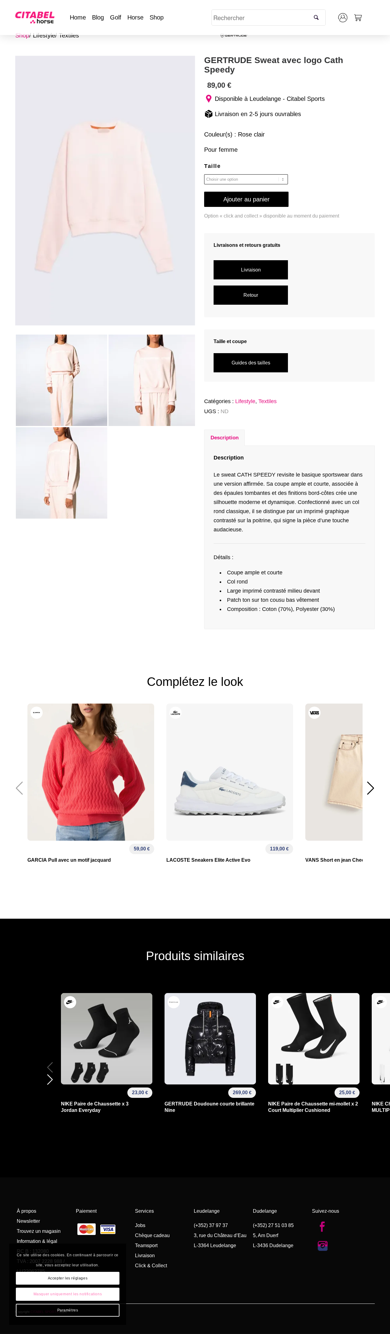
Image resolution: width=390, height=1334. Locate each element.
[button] (371, 788)
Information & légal (37, 1241)
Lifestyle (44, 35)
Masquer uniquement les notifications (68, 1294)
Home (78, 17)
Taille (212, 166)
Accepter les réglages (68, 1278)
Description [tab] (225, 438)
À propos (26, 1211)
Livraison (251, 269)
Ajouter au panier (246, 199)
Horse (135, 17)
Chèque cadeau (152, 1235)
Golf (115, 17)
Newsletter (28, 1221)
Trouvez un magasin (39, 1231)
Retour (250, 295)
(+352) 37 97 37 (211, 1225)
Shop (157, 17)
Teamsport (146, 1245)
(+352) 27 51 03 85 (273, 1225)
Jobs (140, 1225)
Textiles (69, 35)
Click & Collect (151, 1265)
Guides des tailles (251, 362)
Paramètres (67, 1310)
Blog (98, 17)
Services (144, 1211)
